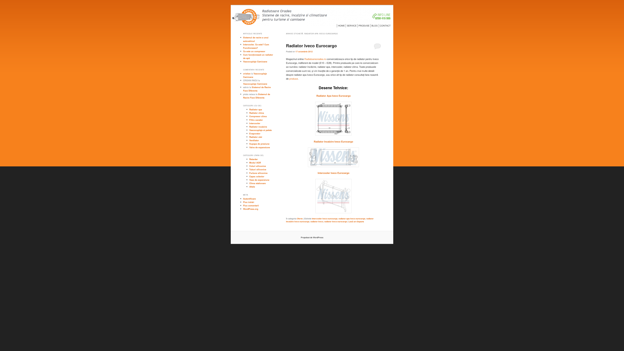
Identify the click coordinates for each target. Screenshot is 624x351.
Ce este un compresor (254, 51)
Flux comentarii (251, 205)
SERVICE (352, 25)
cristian (247, 73)
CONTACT (385, 25)
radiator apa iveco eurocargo (351, 218)
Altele (252, 186)
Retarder (253, 159)
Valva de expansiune (259, 147)
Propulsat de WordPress (312, 237)
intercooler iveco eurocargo (325, 218)
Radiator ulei (255, 136)
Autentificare (249, 198)
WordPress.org (250, 208)
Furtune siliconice (258, 173)
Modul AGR (255, 162)
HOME (341, 25)
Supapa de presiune (259, 143)
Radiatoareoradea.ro (315, 59)
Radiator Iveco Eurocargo (311, 46)
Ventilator (254, 140)
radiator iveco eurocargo (335, 221)
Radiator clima (256, 112)
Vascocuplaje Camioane (255, 61)
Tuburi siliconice (257, 169)
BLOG (374, 25)
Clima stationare (257, 183)
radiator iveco (316, 221)
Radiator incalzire (258, 126)
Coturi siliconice (257, 166)
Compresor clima (258, 116)
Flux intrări (248, 202)
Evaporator (254, 133)
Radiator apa (255, 109)
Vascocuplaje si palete (260, 130)
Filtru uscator (256, 119)
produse (293, 78)
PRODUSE (364, 25)
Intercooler (254, 123)
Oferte (300, 218)
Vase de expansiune (259, 179)
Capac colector (256, 176)
